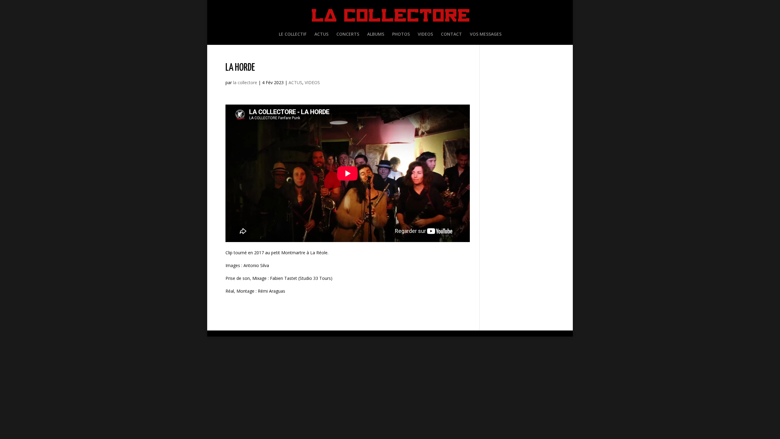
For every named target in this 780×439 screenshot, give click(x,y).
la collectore (245, 82)
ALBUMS (375, 34)
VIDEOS (425, 34)
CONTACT (451, 34)
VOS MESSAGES (486, 34)
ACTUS (321, 34)
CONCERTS (347, 34)
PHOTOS (401, 34)
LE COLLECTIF (293, 34)
